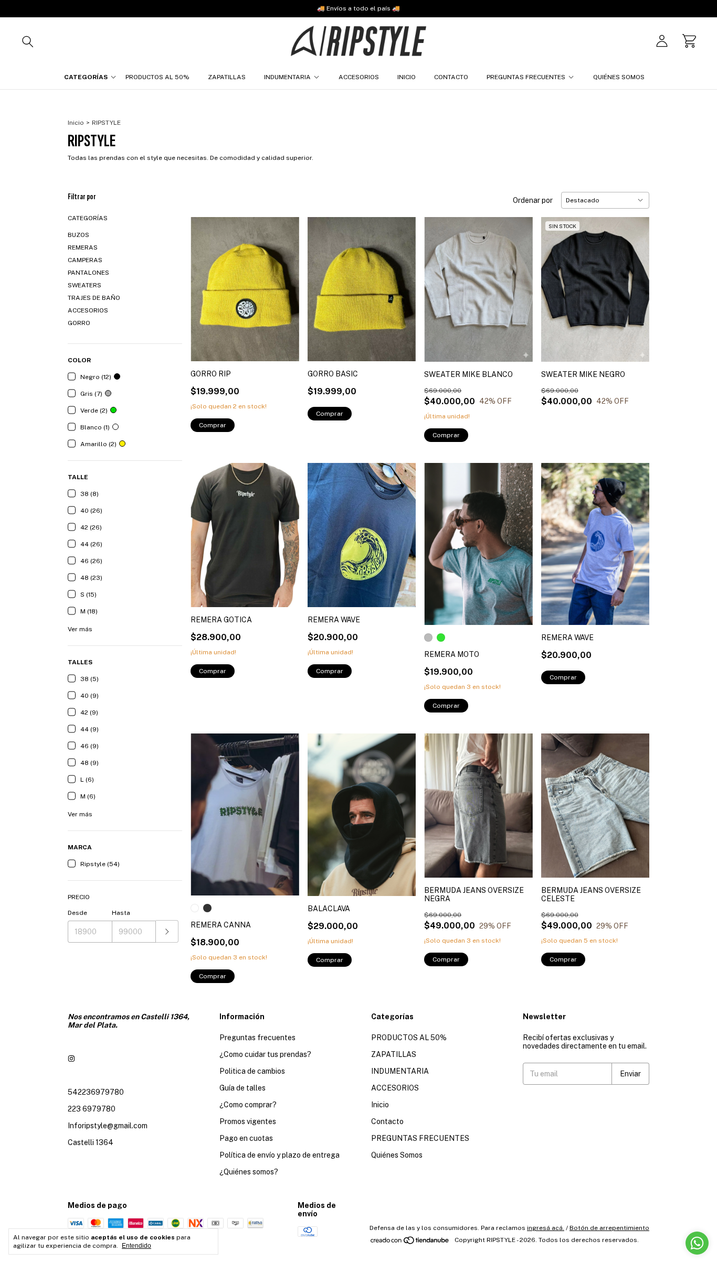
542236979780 (96, 1092)
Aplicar (167, 931)
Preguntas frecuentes (257, 1037)
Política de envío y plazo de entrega (279, 1155)
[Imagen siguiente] (283, 282)
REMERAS (83, 247)
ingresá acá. (545, 1228)
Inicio (406, 77)
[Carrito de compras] (689, 41)
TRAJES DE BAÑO (94, 297)
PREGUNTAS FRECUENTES (526, 77)
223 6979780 (91, 1109)
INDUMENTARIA (287, 77)
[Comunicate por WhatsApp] (697, 1243)
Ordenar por (533, 200)
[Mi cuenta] (662, 41)
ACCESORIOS (359, 77)
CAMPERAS (85, 260)
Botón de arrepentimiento (609, 1228)
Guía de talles (242, 1088)
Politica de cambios (252, 1071)
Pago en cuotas (246, 1138)
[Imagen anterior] (206, 282)
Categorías (86, 77)
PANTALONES (88, 272)
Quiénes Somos (619, 77)
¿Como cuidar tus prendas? (265, 1054)
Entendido (136, 1245)
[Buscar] (28, 41)
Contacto (451, 77)
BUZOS (78, 235)
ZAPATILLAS (227, 77)
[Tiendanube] (410, 1242)
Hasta (121, 912)
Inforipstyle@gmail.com (107, 1125)
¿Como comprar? (248, 1104)
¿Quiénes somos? (248, 1172)
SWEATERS (84, 285)
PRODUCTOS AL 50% (157, 77)
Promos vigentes (247, 1121)
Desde (77, 912)
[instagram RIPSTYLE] (71, 1058)
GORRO (79, 323)
